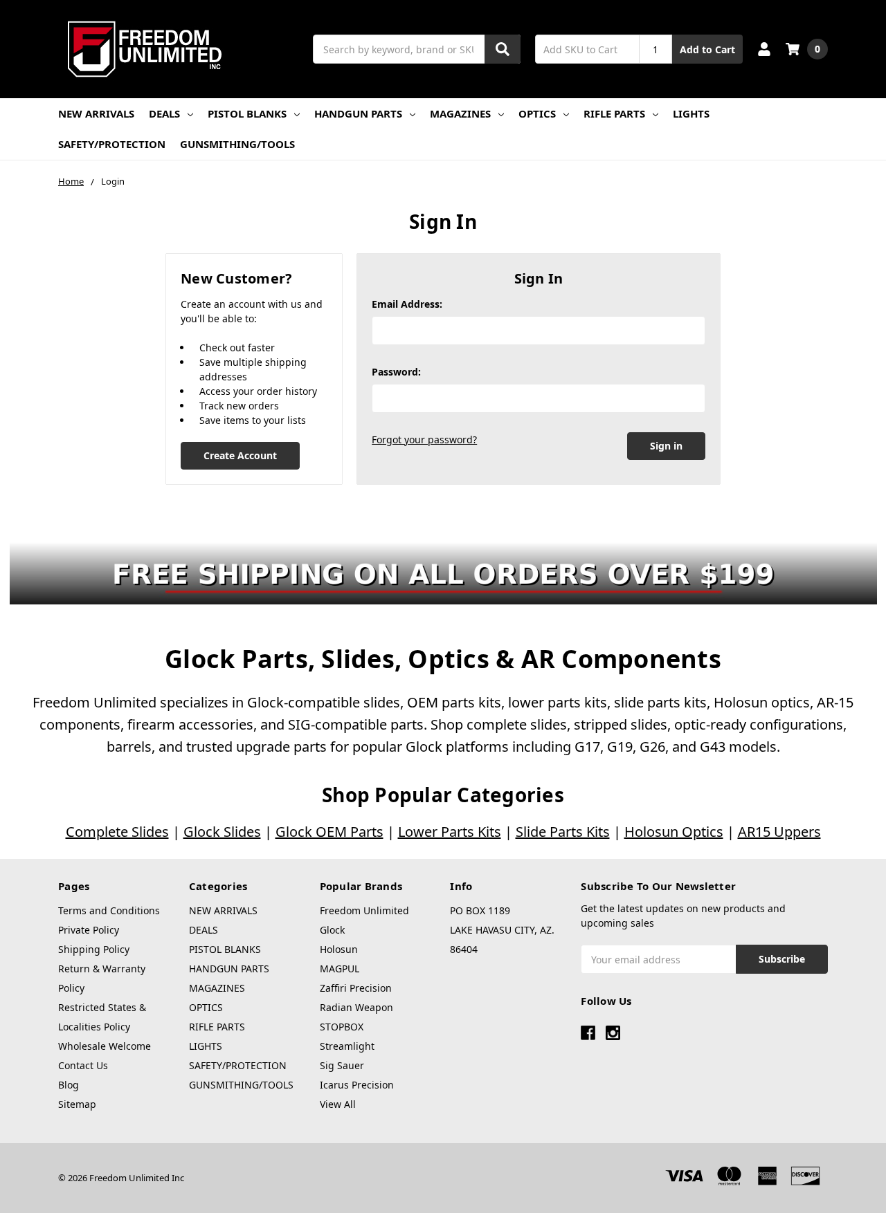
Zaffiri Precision (356, 987)
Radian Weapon (356, 1007)
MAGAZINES (460, 113)
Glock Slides (222, 831)
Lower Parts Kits (449, 831)
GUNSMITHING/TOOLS (237, 144)
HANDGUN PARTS (358, 113)
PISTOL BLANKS (247, 113)
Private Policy (88, 929)
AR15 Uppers (779, 831)
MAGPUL (339, 968)
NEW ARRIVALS (96, 113)
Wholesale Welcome (104, 1046)
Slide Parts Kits (563, 831)
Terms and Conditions (109, 910)
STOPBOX (341, 1026)
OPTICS (537, 113)
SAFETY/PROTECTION (111, 144)
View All (338, 1104)
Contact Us (83, 1065)
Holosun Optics (673, 831)
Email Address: (407, 304)
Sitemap (77, 1104)
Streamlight (347, 1046)
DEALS (164, 113)
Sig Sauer (342, 1065)
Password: (396, 371)
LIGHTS (691, 113)
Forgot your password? (424, 439)
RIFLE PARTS (614, 113)
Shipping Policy (93, 949)
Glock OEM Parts (329, 831)
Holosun (339, 949)
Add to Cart (707, 49)
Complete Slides (117, 831)
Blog (68, 1084)
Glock (332, 929)
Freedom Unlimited (364, 910)
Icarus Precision (357, 1084)
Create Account (240, 455)
